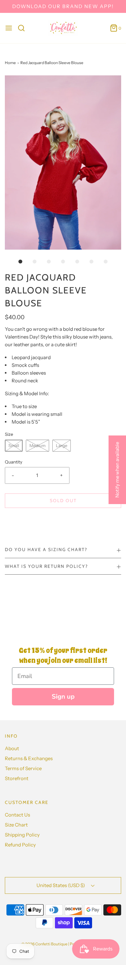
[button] (63, 162)
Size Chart (16, 825)
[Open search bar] (23, 28)
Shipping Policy (22, 835)
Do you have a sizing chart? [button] (46, 549)
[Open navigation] (8, 28)
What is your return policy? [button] (46, 566)
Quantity (13, 461)
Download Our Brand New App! (63, 6)
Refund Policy (20, 845)
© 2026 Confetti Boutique (44, 943)
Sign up (63, 696)
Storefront (16, 778)
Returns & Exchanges (29, 758)
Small (13, 445)
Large (61, 445)
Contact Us (17, 815)
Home (10, 62)
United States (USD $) (61, 885)
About (12, 748)
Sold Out (63, 500)
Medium (37, 445)
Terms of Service (23, 768)
